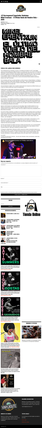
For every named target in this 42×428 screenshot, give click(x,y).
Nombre (2, 178)
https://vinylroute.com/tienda (6, 269)
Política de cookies (25, 422)
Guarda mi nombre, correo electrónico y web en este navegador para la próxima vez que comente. (19, 192)
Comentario (3, 164)
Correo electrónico (4, 182)
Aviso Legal (24, 419)
